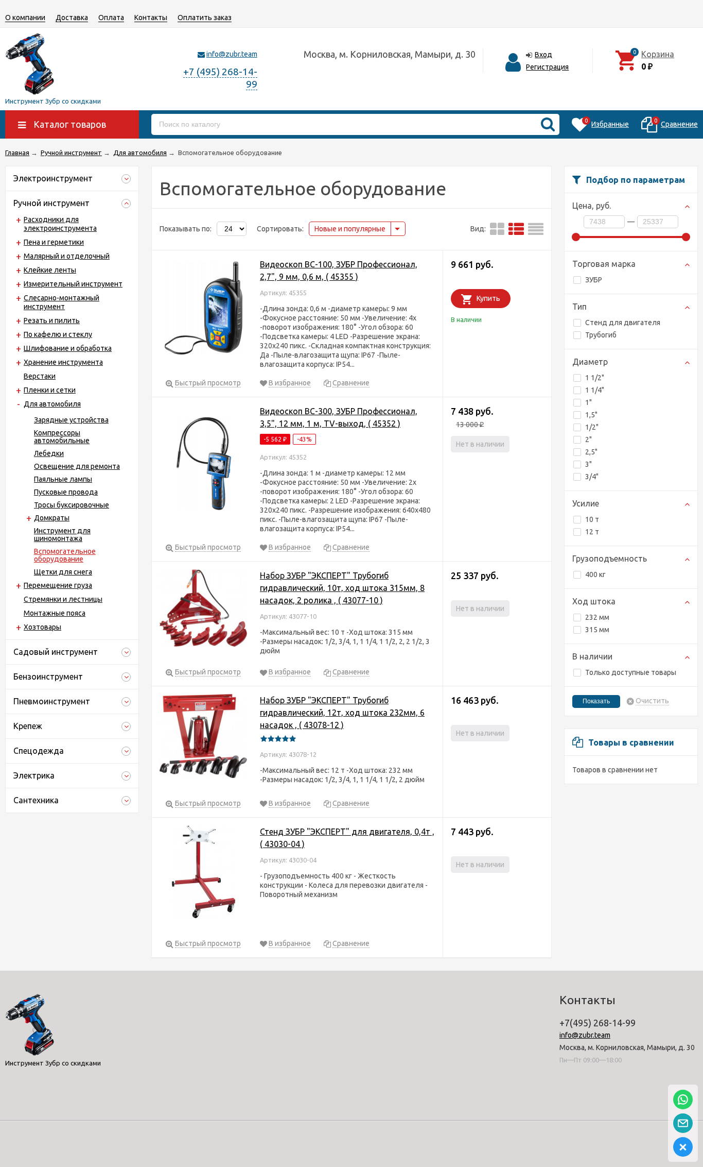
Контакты (150, 17)
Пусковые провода (66, 492)
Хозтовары (42, 627)
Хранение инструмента (63, 362)
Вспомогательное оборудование (65, 555)
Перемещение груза (58, 585)
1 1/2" (594, 378)
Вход (543, 54)
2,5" (591, 452)
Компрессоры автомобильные (62, 437)
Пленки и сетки (50, 390)
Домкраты (51, 518)
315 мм (597, 629)
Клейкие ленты (50, 270)
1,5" (591, 415)
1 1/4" (594, 390)
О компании (25, 17)
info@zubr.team (231, 54)
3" (588, 464)
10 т (592, 519)
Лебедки (49, 453)
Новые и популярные (349, 229)
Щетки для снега (63, 572)
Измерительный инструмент (73, 284)
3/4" (592, 476)
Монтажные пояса (54, 613)
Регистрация (547, 67)
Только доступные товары (630, 672)
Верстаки (40, 376)
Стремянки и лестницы (63, 599)
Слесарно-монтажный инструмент (61, 302)
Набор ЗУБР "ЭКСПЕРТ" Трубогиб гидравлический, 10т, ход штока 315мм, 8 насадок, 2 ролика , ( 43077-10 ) (342, 588)
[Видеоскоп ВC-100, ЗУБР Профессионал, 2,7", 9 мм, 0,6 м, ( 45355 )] (203, 310)
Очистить (652, 701)
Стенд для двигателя (622, 322)
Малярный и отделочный (67, 256)
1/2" (592, 427)
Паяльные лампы (63, 479)
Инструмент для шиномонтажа (62, 535)
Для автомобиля (52, 404)
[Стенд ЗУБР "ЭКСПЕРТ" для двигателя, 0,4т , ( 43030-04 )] (203, 873)
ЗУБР (593, 280)
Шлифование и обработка (68, 348)
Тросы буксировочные (71, 505)
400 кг (595, 574)
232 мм (597, 617)
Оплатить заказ (205, 17)
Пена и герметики (54, 242)
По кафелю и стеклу (58, 334)
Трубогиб (601, 335)
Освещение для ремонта (77, 466)
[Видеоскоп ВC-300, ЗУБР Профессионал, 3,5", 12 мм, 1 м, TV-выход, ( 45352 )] (203, 465)
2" (588, 439)
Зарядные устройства (71, 420)
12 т (592, 532)
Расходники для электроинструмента (60, 223)
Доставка (72, 17)
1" (588, 402)
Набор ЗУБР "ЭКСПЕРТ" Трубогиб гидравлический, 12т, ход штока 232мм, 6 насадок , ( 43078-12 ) (342, 713)
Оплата (111, 17)
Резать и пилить (52, 320)
